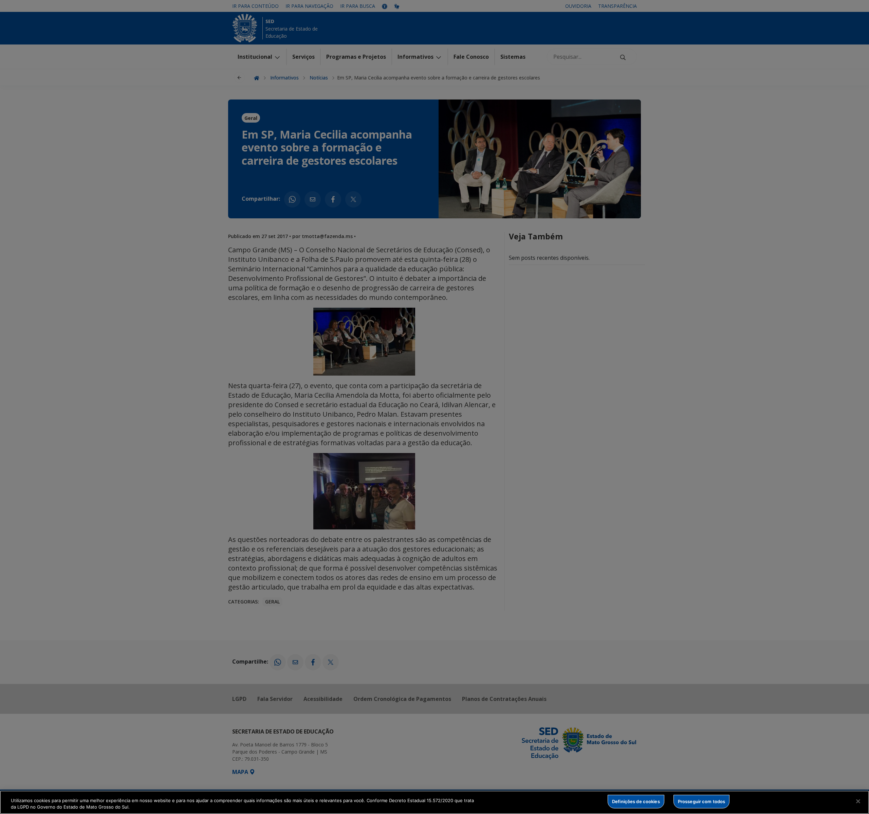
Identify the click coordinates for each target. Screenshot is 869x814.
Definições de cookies (636, 801)
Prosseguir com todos (701, 801)
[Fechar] (858, 801)
